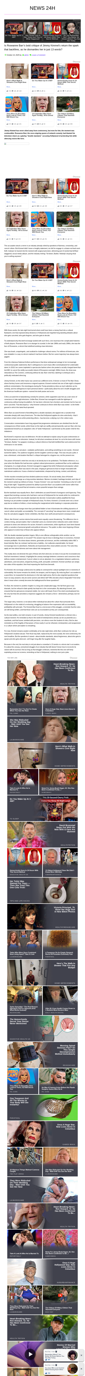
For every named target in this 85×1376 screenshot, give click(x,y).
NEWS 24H (42, 8)
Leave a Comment (38, 55)
